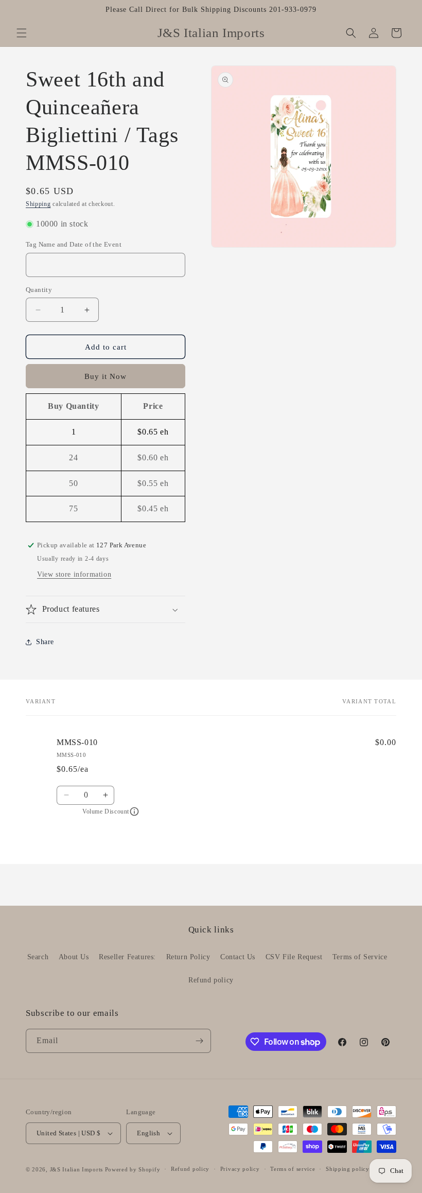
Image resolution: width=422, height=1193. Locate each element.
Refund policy (211, 980)
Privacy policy (240, 1169)
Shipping (38, 204)
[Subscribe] (199, 1041)
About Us (74, 957)
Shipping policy (348, 1169)
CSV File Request (294, 957)
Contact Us (237, 957)
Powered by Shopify (133, 1169)
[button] (21, 33)
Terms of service (292, 1169)
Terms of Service (360, 957)
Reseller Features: (127, 957)
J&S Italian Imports (76, 1169)
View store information (74, 574)
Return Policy (188, 957)
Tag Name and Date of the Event (73, 244)
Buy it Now (105, 376)
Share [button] (45, 642)
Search (38, 957)
